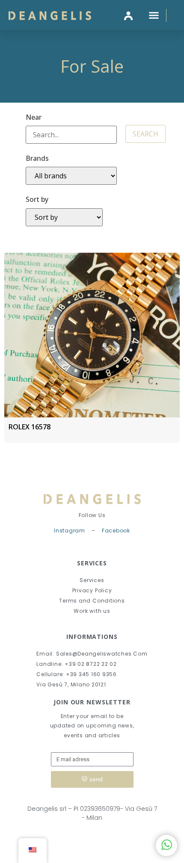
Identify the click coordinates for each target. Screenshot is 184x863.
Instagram (69, 530)
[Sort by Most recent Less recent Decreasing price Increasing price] (64, 217)
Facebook (116, 530)
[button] (154, 15)
